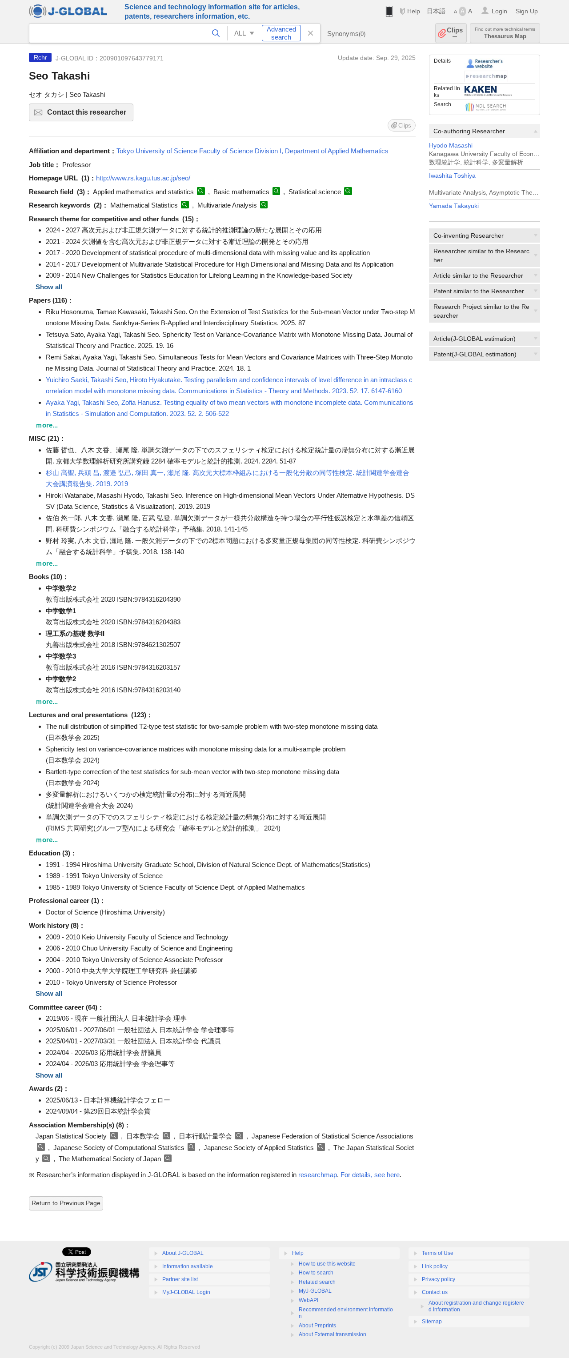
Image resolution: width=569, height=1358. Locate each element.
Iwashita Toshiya (452, 175)
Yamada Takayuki (454, 206)
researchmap (317, 1174)
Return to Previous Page (66, 1202)
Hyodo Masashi (451, 145)
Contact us (435, 1292)
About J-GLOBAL (183, 1253)
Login (499, 11)
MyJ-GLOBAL (315, 1291)
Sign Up (527, 11)
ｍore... (47, 425)
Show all (49, 287)
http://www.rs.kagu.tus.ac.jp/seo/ (143, 178)
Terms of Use (437, 1253)
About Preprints (317, 1325)
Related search (317, 1282)
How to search (316, 1273)
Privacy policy (438, 1279)
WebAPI (308, 1300)
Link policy (435, 1266)
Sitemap (432, 1321)
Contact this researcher (90, 114)
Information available (187, 1266)
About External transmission (332, 1334)
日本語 (436, 11)
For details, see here (370, 1174)
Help (413, 11)
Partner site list (180, 1279)
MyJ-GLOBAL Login (186, 1292)
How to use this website (327, 1264)
